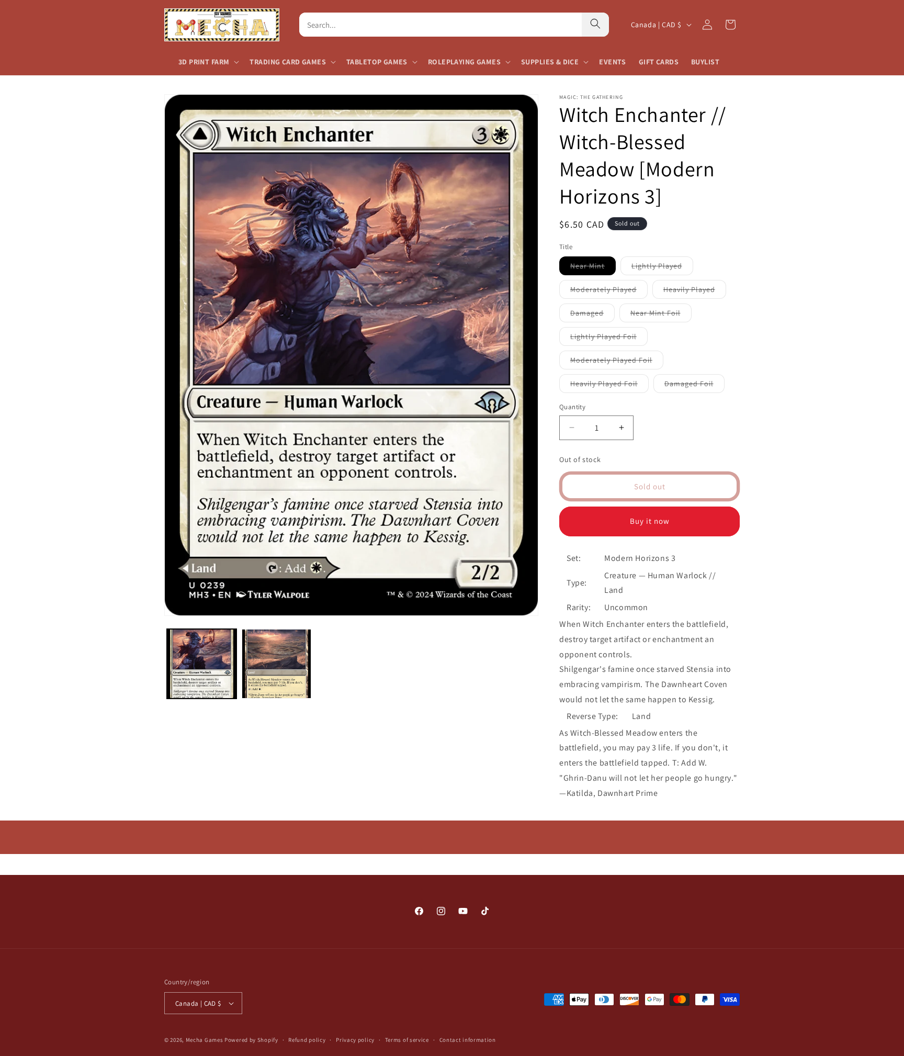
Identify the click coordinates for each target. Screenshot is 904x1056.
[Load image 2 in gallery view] (276, 664)
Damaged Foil (694, 385)
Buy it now (650, 521)
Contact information (467, 1039)
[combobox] (440, 25)
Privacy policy (355, 1039)
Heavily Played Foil (609, 385)
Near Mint (593, 268)
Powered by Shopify (251, 1039)
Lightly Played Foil (609, 338)
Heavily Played (694, 291)
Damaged (592, 315)
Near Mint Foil (661, 315)
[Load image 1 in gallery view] (201, 664)
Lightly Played (662, 268)
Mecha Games (204, 1039)
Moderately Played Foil (616, 362)
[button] (207, 62)
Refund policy (306, 1039)
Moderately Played (609, 291)
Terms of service (407, 1039)
